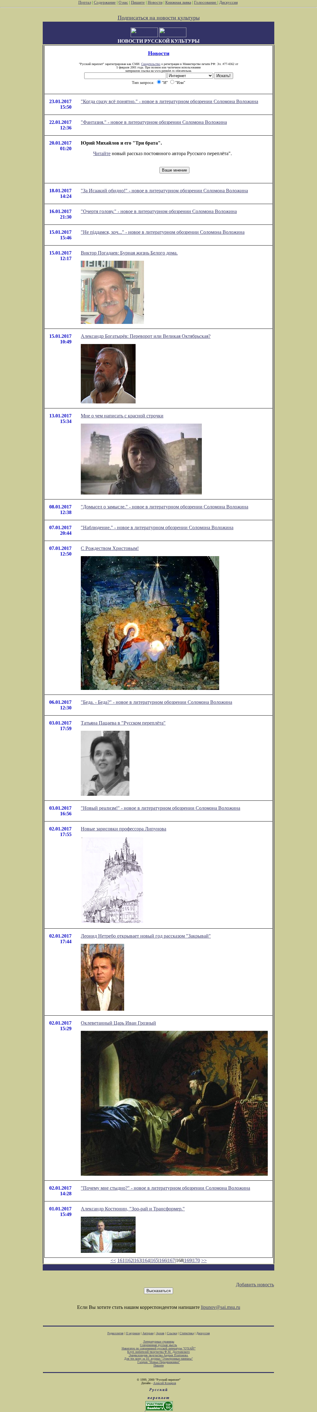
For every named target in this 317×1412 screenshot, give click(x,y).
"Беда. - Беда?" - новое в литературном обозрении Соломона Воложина (156, 702)
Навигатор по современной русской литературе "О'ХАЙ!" (159, 1348)
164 (146, 1260)
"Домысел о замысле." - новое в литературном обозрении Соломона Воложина (164, 506)
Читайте (102, 153)
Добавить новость (255, 1284)
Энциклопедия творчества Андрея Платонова (159, 1355)
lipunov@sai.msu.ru (220, 1307)
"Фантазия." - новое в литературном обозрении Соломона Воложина (154, 122)
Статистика (187, 1333)
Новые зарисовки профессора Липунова (123, 828)
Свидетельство (150, 64)
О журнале (133, 1333)
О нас (123, 2)
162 (129, 1260)
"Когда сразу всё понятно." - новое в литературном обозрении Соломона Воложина (169, 101)
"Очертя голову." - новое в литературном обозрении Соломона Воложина (159, 211)
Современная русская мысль (158, 1345)
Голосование (205, 2)
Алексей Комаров (164, 1383)
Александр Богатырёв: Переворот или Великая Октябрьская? (146, 336)
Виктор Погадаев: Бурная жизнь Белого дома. (129, 252)
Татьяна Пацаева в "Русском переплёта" (123, 723)
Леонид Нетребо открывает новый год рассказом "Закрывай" (146, 936)
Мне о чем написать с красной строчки (122, 415)
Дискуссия (228, 2)
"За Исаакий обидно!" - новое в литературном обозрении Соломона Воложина (164, 190)
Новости (155, 2)
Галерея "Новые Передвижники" (158, 1362)
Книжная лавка (178, 2)
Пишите (138, 2)
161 (121, 1260)
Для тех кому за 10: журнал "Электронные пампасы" (158, 1358)
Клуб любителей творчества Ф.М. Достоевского (158, 1351)
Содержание (105, 2)
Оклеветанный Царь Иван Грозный (118, 1023)
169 (188, 1260)
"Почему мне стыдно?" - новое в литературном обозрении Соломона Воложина (165, 1188)
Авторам (148, 1333)
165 (154, 1260)
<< (113, 1260)
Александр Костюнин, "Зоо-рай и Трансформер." (133, 1208)
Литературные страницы (158, 1341)
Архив (160, 1333)
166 (163, 1260)
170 (196, 1260)
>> (204, 1260)
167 (171, 1260)
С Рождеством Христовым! (110, 548)
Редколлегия (115, 1333)
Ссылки (172, 1333)
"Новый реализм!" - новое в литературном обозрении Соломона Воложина (160, 808)
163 (137, 1260)
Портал (84, 2)
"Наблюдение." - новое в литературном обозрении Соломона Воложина (157, 527)
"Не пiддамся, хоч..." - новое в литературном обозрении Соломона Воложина (163, 232)
